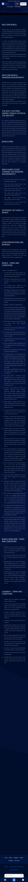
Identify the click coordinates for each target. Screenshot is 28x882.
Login (17, 4)
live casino (10, 6)
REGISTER (23, 4)
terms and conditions (17, 867)
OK (21, 875)
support (21, 857)
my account (17, 860)
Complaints (11, 860)
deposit (10, 857)
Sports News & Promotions (14, 873)
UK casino (7, 58)
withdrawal (16, 857)
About (6, 867)
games (8, 198)
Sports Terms (14, 870)
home (6, 857)
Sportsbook (17, 6)
